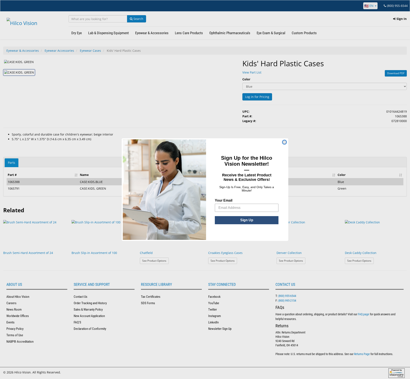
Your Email (223, 200)
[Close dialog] (284, 142)
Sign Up (246, 220)
